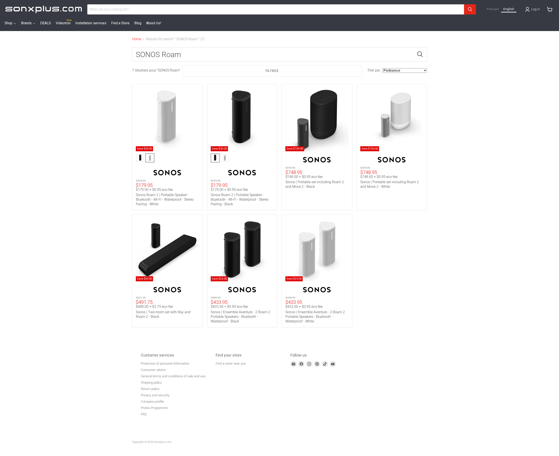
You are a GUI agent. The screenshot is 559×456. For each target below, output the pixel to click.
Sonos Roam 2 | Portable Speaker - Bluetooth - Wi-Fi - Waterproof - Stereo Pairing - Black (240, 199)
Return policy (150, 389)
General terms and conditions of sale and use (173, 376)
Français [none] (493, 9)
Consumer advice (153, 370)
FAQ (144, 414)
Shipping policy (151, 383)
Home (136, 39)
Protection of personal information (165, 363)
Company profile (152, 402)
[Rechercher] (470, 9)
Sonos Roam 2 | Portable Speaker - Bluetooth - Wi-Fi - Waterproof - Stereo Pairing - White (165, 199)
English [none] (508, 9)
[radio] (140, 157)
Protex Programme (154, 408)
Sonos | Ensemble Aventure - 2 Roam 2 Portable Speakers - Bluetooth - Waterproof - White (315, 316)
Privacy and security (155, 395)
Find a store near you (231, 363)
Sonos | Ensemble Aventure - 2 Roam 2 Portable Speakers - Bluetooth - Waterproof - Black (240, 316)
